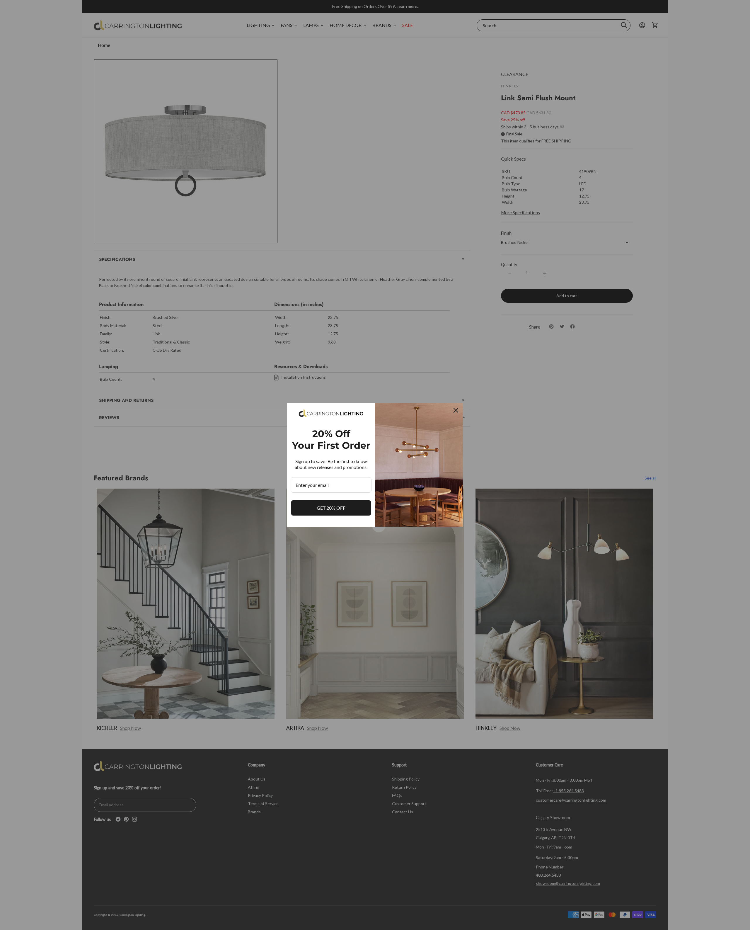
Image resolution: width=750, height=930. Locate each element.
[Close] (456, 410)
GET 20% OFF (331, 508)
